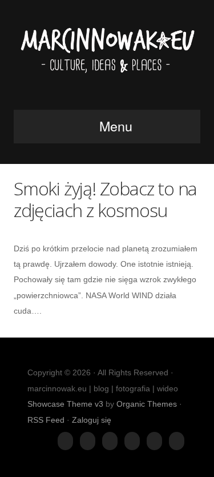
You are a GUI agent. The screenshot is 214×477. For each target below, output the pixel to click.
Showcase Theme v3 (65, 403)
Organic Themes (146, 403)
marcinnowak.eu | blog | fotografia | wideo (107, 58)
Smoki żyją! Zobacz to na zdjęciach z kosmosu (105, 199)
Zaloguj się (91, 419)
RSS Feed (45, 419)
